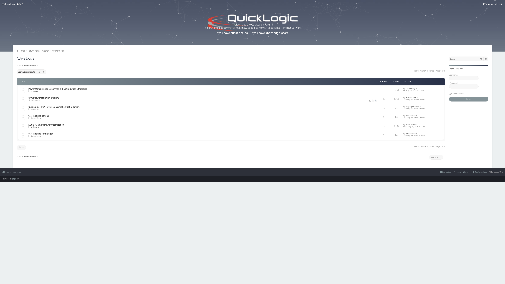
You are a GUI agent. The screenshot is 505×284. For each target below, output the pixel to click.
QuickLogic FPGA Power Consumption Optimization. (54, 107)
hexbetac (35, 109)
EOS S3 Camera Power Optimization (46, 124)
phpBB (15, 179)
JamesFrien (36, 118)
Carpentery (410, 89)
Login (451, 69)
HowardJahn (411, 98)
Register (459, 69)
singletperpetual (412, 107)
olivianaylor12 (411, 124)
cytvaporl (34, 91)
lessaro (37, 100)
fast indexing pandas (38, 116)
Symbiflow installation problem (43, 98)
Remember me (457, 94)
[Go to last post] (416, 89)
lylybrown (35, 127)
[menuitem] (20, 4)
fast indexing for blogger (40, 133)
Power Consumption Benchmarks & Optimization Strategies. (57, 89)
